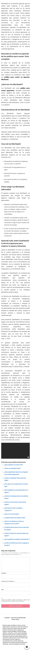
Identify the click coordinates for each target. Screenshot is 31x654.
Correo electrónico (8, 581)
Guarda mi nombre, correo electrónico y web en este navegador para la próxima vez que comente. (16, 600)
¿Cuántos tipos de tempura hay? (14, 517)
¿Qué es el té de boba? (11, 514)
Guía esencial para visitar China (15, 637)
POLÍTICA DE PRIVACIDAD (18, 617)
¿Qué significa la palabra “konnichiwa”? (17, 539)
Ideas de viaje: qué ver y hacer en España (15, 634)
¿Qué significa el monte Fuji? (13, 465)
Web (2, 589)
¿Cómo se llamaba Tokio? (12, 468)
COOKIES (7, 617)
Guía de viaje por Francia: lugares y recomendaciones (15, 639)
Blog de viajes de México (10, 625)
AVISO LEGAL (15, 619)
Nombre (4, 573)
